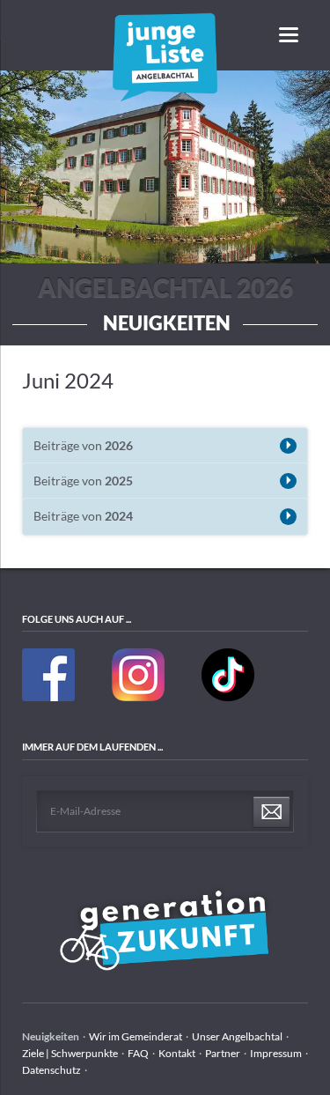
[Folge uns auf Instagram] (139, 697)
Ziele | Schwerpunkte (70, 1053)
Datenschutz (51, 1070)
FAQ (138, 1053)
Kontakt (176, 1053)
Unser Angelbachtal (237, 1036)
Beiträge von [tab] (83, 445)
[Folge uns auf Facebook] (49, 697)
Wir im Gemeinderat (135, 1036)
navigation (288, 35)
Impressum (276, 1053)
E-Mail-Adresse (85, 811)
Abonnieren (271, 812)
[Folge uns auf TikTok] (228, 697)
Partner (222, 1053)
